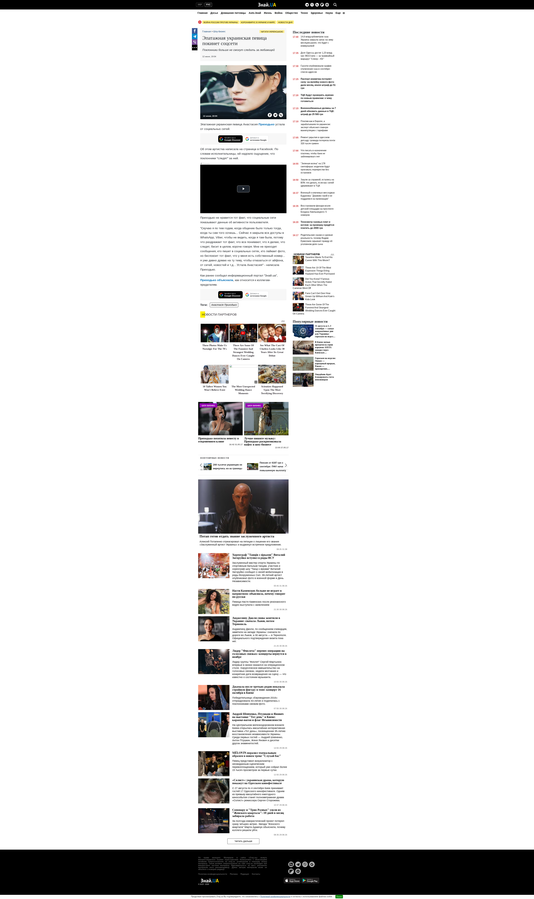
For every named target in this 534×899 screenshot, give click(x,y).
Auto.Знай (255, 13)
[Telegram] (307, 5)
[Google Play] (310, 880)
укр (200, 4)
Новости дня (285, 22)
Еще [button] (338, 13)
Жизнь (268, 13)
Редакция (244, 874)
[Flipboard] (322, 5)
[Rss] (317, 5)
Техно (304, 13)
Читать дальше (243, 841)
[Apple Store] (292, 880)
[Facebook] (194, 31)
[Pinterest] (327, 5)
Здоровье (317, 13)
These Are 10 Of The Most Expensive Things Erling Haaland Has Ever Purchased (320, 270)
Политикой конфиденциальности (275, 896)
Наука (329, 13)
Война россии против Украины (221, 22)
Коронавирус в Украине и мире (258, 22)
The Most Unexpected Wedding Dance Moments (243, 390)
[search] (335, 5)
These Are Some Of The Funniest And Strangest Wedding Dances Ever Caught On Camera (243, 352)
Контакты (256, 874)
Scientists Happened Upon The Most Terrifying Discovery (272, 390)
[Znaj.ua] (267, 4)
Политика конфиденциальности (212, 874)
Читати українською (272, 32)
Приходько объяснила (216, 280)
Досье (214, 13)
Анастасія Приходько (224, 304)
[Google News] (312, 864)
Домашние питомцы (233, 13)
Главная (202, 13)
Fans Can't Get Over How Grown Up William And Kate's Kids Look (319, 296)
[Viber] (312, 5)
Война (278, 13)
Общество (291, 13)
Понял (339, 897)
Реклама (234, 874)
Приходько (267, 124)
